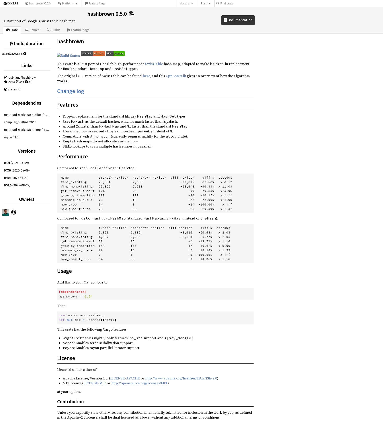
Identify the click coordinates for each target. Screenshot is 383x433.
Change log (70, 91)
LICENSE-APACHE (125, 378)
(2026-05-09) (16, 163)
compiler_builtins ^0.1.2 (20, 122)
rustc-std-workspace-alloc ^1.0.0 (27, 115)
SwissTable (154, 63)
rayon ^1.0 (11, 137)
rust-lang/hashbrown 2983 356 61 (22, 80)
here (146, 75)
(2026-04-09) (17, 170)
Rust (204, 3)
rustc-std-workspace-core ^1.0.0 (27, 130)
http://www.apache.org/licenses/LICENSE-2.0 (181, 378)
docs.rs (184, 3)
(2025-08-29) (17, 185)
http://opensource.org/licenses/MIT (139, 383)
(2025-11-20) (16, 178)
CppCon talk (176, 75)
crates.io (13, 89)
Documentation (239, 20)
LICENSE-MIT (94, 383)
